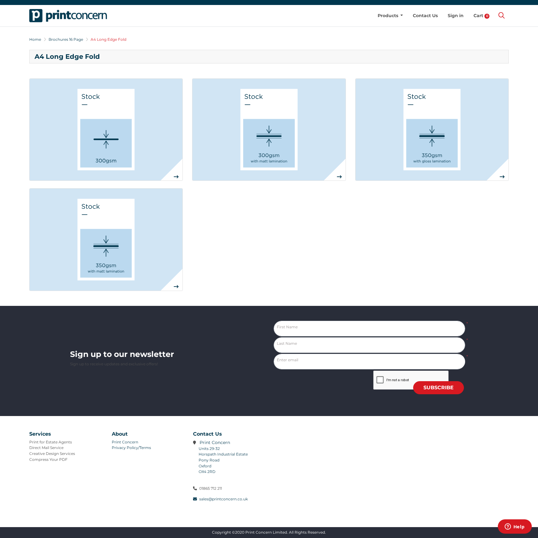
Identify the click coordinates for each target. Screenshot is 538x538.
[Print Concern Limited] (68, 15)
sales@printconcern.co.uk (223, 499)
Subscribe (438, 388)
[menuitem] (390, 15)
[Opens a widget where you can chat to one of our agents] (515, 527)
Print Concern (125, 442)
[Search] (501, 15)
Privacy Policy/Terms (131, 447)
